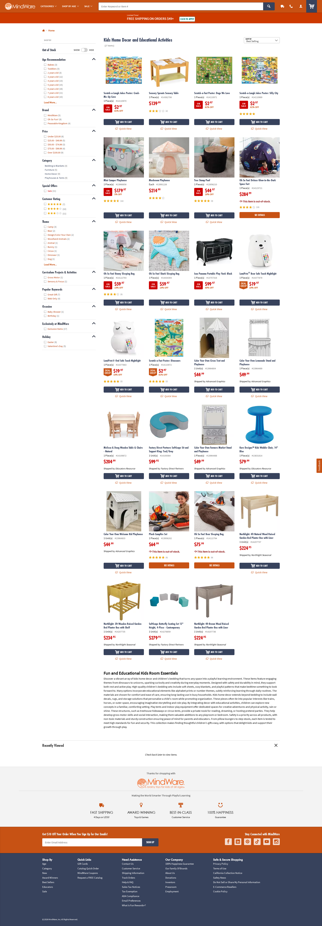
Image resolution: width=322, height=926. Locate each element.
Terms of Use (219, 868)
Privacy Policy (220, 863)
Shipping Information (133, 873)
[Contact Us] (291, 6)
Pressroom (170, 886)
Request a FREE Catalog (89, 877)
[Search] (269, 6)
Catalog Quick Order (88, 868)
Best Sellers (48, 882)
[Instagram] (276, 841)
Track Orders (128, 877)
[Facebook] (228, 841)
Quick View (125, 128)
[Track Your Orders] (282, 6)
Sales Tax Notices (131, 886)
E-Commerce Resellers (224, 886)
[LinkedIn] (237, 841)
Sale (44, 891)
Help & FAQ (127, 882)
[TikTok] (257, 841)
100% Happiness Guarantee (179, 863)
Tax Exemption (129, 891)
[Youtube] (266, 841)
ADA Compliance (130, 896)
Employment (172, 891)
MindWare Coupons (87, 873)
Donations (170, 877)
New (44, 873)
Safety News (219, 877)
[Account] (301, 6)
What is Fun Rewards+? (134, 905)
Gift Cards (82, 863)
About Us (170, 873)
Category (47, 868)
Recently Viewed (53, 745)
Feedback (319, 465)
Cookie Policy (220, 891)
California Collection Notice (227, 873)
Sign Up (150, 842)
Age (44, 863)
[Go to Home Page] (43, 30)
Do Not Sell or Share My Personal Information (236, 882)
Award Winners (50, 877)
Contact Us (127, 863)
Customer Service (131, 868)
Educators (47, 886)
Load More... (50, 102)
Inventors (170, 882)
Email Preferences (131, 900)
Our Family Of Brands (176, 868)
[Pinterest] (247, 841)
